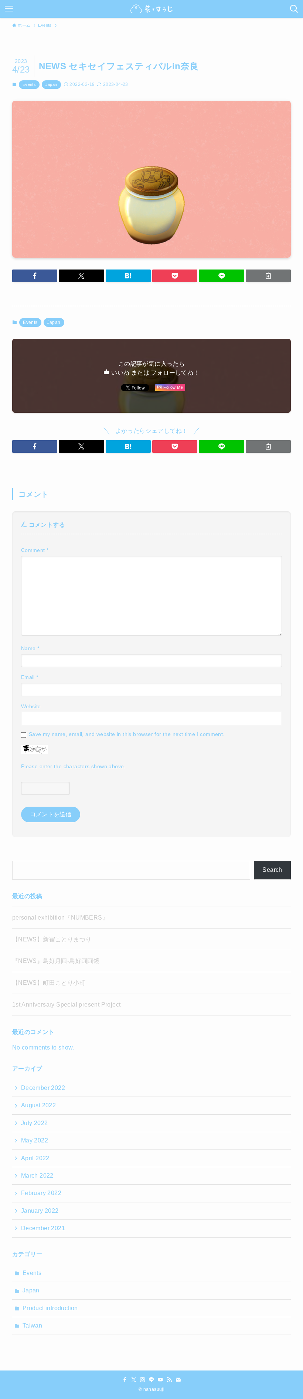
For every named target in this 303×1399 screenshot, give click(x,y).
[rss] (169, 1379)
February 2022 (41, 1193)
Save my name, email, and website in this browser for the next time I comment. (127, 734)
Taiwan (32, 1325)
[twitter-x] (133, 1379)
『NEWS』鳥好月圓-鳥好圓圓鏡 (55, 961)
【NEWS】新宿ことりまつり (52, 939)
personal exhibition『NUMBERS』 (60, 917)
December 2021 (43, 1228)
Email (29, 677)
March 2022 (37, 1175)
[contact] (178, 1379)
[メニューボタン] (9, 9)
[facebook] (125, 1379)
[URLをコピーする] (268, 276)
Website (31, 706)
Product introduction (50, 1308)
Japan (51, 84)
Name (30, 648)
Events (29, 84)
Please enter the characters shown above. (73, 766)
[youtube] (160, 1379)
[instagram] (142, 1379)
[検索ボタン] (294, 9)
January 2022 (40, 1211)
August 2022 (38, 1105)
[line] (151, 1379)
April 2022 (35, 1158)
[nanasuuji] (151, 9)
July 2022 (34, 1123)
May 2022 (34, 1140)
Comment (35, 550)
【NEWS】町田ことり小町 (48, 983)
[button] (34, 276)
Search (272, 870)
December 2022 (43, 1088)
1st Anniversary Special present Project (66, 1004)
